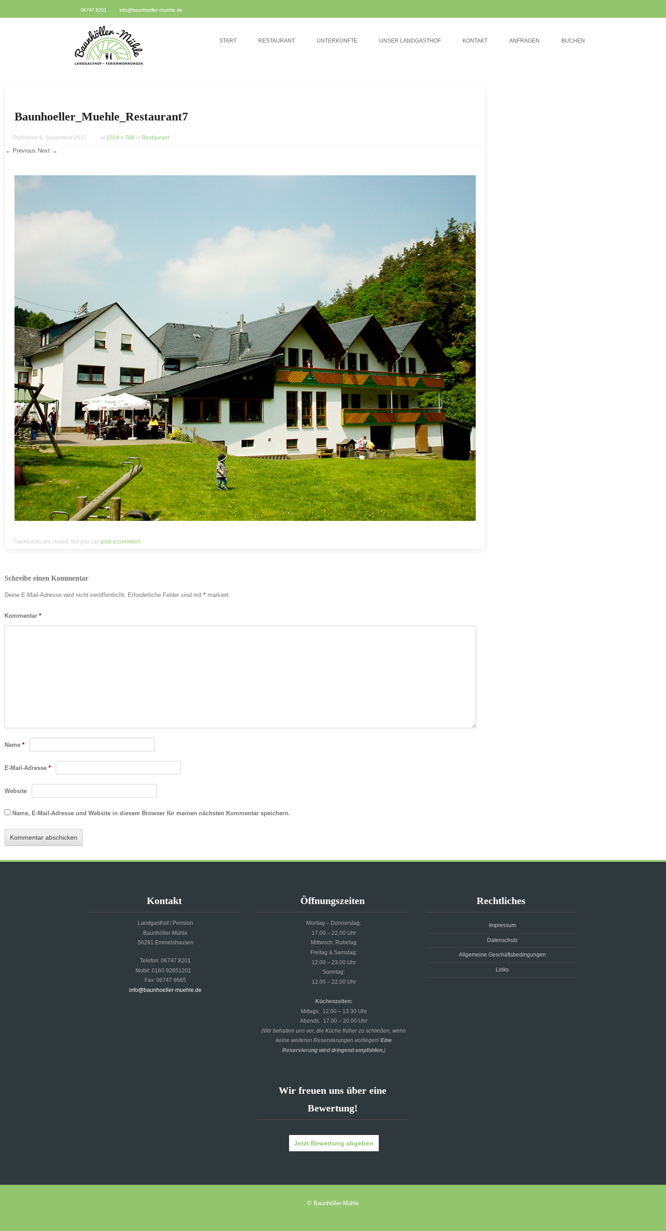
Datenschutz (502, 940)
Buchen (573, 41)
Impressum (502, 925)
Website (16, 791)
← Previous (20, 150)
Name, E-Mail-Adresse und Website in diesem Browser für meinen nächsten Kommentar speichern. (151, 813)
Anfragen (524, 41)
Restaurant (276, 41)
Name (14, 744)
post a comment (120, 542)
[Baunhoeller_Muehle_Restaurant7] (245, 518)
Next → (48, 150)
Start (227, 41)
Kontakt (475, 41)
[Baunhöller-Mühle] (108, 65)
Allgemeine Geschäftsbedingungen (502, 955)
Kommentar (23, 615)
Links (502, 970)
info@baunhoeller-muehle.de (151, 10)
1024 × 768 (120, 138)
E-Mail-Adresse (28, 768)
